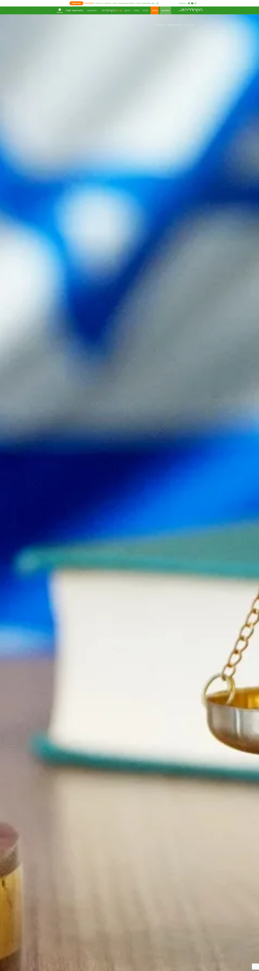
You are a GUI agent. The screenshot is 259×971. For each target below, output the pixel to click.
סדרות (186, 25)
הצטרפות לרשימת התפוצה (126, 3)
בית (192, 25)
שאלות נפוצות (146, 3)
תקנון (153, 3)
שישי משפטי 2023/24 (175, 25)
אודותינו (114, 3)
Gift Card (98, 3)
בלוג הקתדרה (107, 3)
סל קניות (88, 3)
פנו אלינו (138, 3)
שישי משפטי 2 (160, 25)
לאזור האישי (76, 3)
